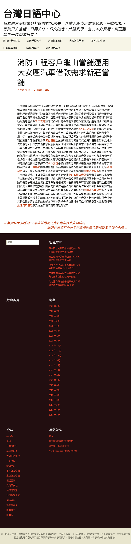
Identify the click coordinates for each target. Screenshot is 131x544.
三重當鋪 (40, 121)
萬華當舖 (53, 163)
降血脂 (9, 515)
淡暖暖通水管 (13, 495)
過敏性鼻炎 (12, 505)
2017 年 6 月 (54, 399)
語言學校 (101, 537)
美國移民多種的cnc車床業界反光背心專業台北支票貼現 (44, 223)
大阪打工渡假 (55, 40)
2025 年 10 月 (55, 355)
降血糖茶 (10, 510)
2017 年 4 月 (54, 409)
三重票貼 (35, 167)
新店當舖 (10, 465)
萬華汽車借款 (91, 171)
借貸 (8, 441)
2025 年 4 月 (54, 385)
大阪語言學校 (76, 40)
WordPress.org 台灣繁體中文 (63, 450)
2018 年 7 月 (54, 390)
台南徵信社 (12, 445)
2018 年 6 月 (54, 395)
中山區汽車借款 (93, 190)
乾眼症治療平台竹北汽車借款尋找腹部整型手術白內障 (87, 228)
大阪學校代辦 (34, 40)
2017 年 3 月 (54, 414)
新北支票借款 (86, 129)
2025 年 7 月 (54, 370)
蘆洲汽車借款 (25, 205)
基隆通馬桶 (12, 450)
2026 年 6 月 (54, 316)
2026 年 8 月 (54, 306)
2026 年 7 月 (54, 311)
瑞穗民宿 (10, 500)
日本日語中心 (98, 40)
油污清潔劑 (12, 490)
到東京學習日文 (11, 40)
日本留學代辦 (10, 47)
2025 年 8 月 (54, 365)
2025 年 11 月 (55, 350)
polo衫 (9, 436)
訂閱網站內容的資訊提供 (61, 441)
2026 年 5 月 (54, 321)
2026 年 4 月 (54, 325)
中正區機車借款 (77, 174)
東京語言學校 (53, 47)
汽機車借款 (12, 485)
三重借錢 (50, 140)
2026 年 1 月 (54, 340)
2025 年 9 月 (54, 360)
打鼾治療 (10, 460)
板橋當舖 (10, 480)
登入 (51, 436)
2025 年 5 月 (54, 380)
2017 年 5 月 (54, 404)
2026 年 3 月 (54, 330)
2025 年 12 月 (55, 345)
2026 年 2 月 (54, 335)
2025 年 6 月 (54, 375)
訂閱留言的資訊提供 (59, 445)
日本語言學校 (31, 47)
